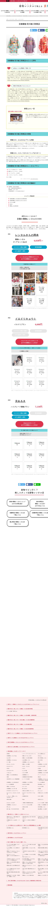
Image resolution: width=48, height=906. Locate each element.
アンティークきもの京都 (27, 804)
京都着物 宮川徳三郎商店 (27, 776)
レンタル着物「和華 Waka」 (12, 711)
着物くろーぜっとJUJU (26, 755)
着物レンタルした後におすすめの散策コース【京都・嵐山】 (29, 863)
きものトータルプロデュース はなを (28, 793)
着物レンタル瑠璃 (26, 764)
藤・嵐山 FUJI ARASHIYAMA (13, 809)
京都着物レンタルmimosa (12, 760)
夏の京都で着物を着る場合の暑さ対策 (13, 873)
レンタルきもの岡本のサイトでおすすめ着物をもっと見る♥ (29, 258)
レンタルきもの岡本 (27, 235)
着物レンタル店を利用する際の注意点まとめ (13, 863)
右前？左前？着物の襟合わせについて (29, 869)
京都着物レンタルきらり (11, 804)
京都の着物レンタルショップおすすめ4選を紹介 (17, 502)
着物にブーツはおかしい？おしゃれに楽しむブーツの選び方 (13, 852)
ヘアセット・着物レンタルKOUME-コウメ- (12, 797)
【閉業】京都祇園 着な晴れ (27, 802)
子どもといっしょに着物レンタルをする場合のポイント (13, 855)
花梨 (8, 776)
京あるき (20, 401)
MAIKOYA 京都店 (25, 784)
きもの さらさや (26, 766)
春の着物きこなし (10, 827)
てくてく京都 (12, 202)
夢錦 (23, 809)
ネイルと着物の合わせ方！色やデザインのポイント (13, 869)
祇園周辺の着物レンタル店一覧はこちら (17, 514)
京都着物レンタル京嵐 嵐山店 (12, 782)
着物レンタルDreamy (11, 786)
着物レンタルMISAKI (14, 205)
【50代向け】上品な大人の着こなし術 (29, 852)
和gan (23, 799)
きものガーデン (10, 766)
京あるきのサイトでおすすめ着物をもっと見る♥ (29, 424)
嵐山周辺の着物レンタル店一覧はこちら (17, 523)
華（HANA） (25, 788)
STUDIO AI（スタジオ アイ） (12, 790)
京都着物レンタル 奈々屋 (12, 788)
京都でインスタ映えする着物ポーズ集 (29, 821)
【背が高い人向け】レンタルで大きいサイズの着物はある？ (13, 859)
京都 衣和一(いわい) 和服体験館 (13, 779)
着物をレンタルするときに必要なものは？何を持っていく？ (29, 873)
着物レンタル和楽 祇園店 (27, 757)
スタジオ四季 (25, 772)
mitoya (11, 204)
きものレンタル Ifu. (11, 764)
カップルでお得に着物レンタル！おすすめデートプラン (13, 845)
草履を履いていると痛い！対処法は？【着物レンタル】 (13, 876)
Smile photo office (10, 770)
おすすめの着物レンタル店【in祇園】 (22, 11)
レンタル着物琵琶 (10, 784)
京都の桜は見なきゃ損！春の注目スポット (29, 817)
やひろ (23, 768)
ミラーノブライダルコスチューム (29, 753)
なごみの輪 (24, 770)
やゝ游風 (8, 762)
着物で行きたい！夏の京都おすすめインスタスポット (13, 817)
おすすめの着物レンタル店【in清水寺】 (7, 11)
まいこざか (24, 786)
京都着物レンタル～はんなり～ (28, 762)
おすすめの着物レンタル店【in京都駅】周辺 (37, 11)
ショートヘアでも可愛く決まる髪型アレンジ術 (29, 845)
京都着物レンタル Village (12, 755)
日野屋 (8, 753)
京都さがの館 (25, 806)
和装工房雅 (9, 799)
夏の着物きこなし (26, 827)
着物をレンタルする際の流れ (28, 875)
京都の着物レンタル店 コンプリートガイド (18, 200)
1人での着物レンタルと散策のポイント (13, 848)
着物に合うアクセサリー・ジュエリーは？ (29, 866)
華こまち (8, 806)
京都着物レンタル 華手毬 (27, 782)
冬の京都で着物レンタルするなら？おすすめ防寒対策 (28, 859)
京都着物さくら (25, 774)
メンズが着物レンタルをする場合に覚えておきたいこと (29, 855)
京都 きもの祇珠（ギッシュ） (28, 790)
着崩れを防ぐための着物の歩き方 (13, 865)
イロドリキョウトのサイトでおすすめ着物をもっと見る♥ (29, 341)
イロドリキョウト (25, 318)
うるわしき (9, 772)
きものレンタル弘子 (11, 802)
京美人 (8, 768)
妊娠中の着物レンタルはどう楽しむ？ (29, 848)
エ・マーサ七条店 (26, 779)
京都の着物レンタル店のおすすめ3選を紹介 (18, 0)
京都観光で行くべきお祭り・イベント (13, 821)
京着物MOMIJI (25, 796)
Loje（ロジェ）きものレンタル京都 (13, 793)
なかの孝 (8, 757)
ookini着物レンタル (26, 760)
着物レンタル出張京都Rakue (12, 774)
